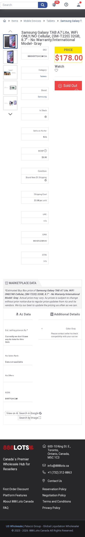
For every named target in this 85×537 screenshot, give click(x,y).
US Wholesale (14, 526)
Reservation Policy (54, 489)
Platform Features (15, 495)
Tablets (51, 21)
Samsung (42, 97)
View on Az (12, 413)
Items (15, 21)
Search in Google (25, 413)
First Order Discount (16, 489)
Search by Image (25, 417)
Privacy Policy (51, 507)
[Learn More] (66, 4)
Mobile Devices (32, 21)
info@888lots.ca (58, 465)
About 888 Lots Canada (18, 501)
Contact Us (55, 481)
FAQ (5, 507)
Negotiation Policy (54, 495)
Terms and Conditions (56, 501)
